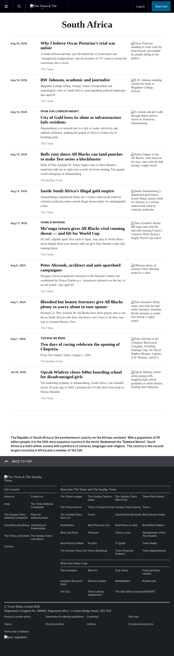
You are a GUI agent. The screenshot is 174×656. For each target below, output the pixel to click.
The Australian (68, 570)
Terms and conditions (16, 631)
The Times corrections (17, 535)
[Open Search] (19, 6)
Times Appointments (154, 550)
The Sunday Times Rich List (71, 516)
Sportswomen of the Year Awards (153, 534)
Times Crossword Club (101, 507)
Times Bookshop (97, 550)
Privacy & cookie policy (17, 616)
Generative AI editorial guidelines (65, 616)
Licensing (92, 616)
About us (9, 496)
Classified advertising (16, 525)
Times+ (146, 507)
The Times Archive (71, 507)
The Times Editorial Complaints (42, 506)
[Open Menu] (6, 6)
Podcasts (93, 532)
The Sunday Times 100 (73, 550)
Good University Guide (128, 514)
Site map (133, 616)
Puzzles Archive (55, 624)
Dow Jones (121, 570)
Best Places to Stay (126, 525)
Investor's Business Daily (71, 583)
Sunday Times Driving (128, 507)
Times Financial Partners (124, 552)
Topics (8, 624)
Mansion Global (97, 581)
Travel (91, 514)
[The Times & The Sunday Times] (47, 6)
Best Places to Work (71, 543)
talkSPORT (148, 591)
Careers (9, 546)
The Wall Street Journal (128, 591)
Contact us (37, 496)
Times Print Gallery (153, 496)
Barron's (92, 570)
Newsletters (67, 525)
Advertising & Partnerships (38, 527)
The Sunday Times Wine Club (126, 498)
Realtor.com (149, 581)
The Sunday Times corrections (41, 537)
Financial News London (151, 572)
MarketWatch (122, 581)
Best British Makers (153, 525)
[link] (84, 46)
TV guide (120, 543)
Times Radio (149, 543)
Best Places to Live (99, 525)
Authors (91, 624)
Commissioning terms (140, 624)
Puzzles (92, 543)
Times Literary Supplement (96, 593)
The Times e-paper (71, 496)
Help (7, 504)
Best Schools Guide (153, 514)
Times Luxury (123, 532)
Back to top (22, 461)
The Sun (65, 591)
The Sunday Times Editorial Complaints (16, 516)
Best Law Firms (69, 532)
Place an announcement (39, 516)
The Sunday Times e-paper (100, 498)
